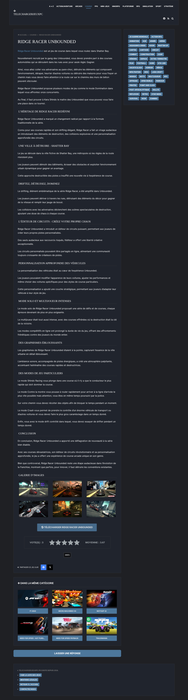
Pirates (133, 85)
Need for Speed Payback (67, 638)
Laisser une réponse (67, 653)
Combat (133, 54)
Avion (151, 45)
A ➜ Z (51, 6)
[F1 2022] (33, 598)
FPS (96, 6)
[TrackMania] (102, 625)
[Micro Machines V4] (67, 598)
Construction (147, 54)
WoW (144, 98)
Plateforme (128, 6)
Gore (152, 63)
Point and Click (147, 85)
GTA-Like (162, 63)
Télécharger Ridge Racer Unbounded (68, 527)
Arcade (78, 6)
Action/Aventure (64, 6)
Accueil (23, 35)
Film (131, 63)
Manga (133, 76)
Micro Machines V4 (67, 611)
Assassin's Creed (137, 45)
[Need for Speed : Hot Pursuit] (33, 625)
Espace (144, 59)
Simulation (148, 6)
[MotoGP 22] (102, 598)
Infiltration (135, 72)
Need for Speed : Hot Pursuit (33, 638)
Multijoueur (154, 76)
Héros (159, 68)
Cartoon (144, 50)
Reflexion (134, 94)
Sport (158, 6)
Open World (146, 81)
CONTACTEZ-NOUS (28, 689)
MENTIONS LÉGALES (28, 680)
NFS (68, 555)
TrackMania (101, 638)
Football (141, 63)
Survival (134, 98)
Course (88, 6)
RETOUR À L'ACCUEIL (29, 685)
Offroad (133, 81)
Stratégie (168, 6)
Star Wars (156, 94)
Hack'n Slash (136, 68)
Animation (134, 41)
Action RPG (157, 37)
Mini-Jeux (105, 6)
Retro (145, 94)
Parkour (160, 81)
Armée (153, 41)
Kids (146, 72)
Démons (133, 59)
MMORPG (116, 6)
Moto (142, 76)
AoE (144, 41)
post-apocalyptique (139, 90)
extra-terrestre (159, 59)
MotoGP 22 (102, 611)
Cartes (133, 50)
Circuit (155, 50)
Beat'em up (163, 45)
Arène (162, 41)
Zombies (153, 98)
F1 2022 (33, 611)
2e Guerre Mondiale (139, 37)
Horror (149, 68)
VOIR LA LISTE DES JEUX (30, 675)
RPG (138, 6)
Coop (160, 54)
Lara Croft (157, 72)
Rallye (156, 90)
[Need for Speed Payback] (67, 625)
